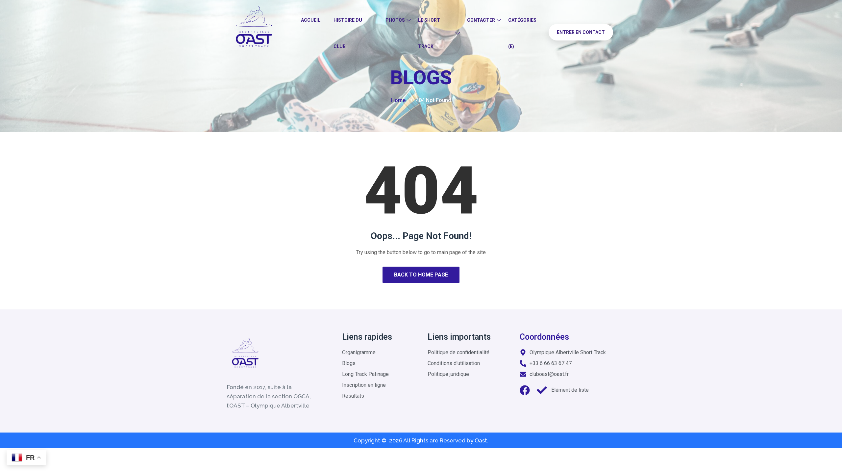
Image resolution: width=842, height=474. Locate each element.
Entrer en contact (581, 32)
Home (398, 100)
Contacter (481, 20)
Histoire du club (348, 33)
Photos (395, 20)
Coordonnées (544, 337)
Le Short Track (429, 33)
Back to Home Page (421, 275)
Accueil (310, 20)
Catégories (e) (522, 33)
